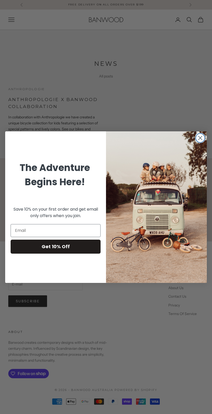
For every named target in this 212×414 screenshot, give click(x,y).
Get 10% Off (56, 246)
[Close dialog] (200, 137)
